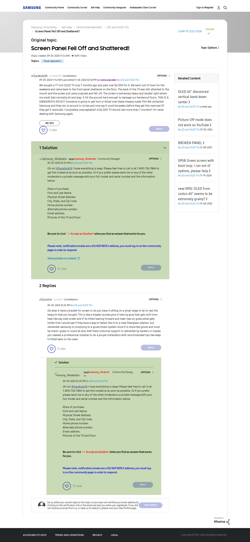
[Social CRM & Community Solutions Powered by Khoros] (222, 520)
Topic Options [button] (209, 47)
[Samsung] (32, 7)
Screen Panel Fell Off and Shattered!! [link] (57, 31)
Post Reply (150, 505)
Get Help (95, 7)
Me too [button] (49, 123)
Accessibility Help (35, 535)
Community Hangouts (114, 7)
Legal (114, 535)
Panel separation (52, 61)
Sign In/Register (205, 7)
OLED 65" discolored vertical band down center (193, 97)
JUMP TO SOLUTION (190, 31)
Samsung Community (44, 27)
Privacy (97, 535)
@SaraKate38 (64, 168)
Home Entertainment (89, 27)
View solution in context (61, 258)
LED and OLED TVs (118, 27)
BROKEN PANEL (190, 143)
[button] (164, 76)
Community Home (54, 7)
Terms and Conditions (69, 535)
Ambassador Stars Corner (143, 7)
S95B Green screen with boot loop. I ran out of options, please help (196, 166)
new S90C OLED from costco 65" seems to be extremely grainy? (195, 194)
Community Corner (77, 7)
